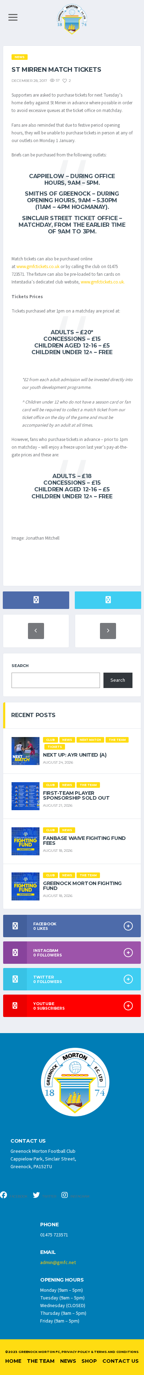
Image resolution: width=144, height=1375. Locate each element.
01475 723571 (54, 1235)
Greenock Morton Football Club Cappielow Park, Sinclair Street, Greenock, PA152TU (43, 1159)
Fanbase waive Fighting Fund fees (84, 840)
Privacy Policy (75, 1352)
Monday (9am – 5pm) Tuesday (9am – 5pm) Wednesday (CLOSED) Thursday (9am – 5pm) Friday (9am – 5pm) (63, 1306)
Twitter (49, 1196)
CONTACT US (28, 1141)
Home (13, 1361)
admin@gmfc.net (58, 1262)
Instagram (79, 1196)
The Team (41, 1361)
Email (48, 1252)
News (68, 1361)
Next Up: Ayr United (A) (74, 755)
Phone (49, 1225)
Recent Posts (33, 715)
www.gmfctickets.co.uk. (103, 282)
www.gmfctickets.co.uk (37, 267)
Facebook (18, 1196)
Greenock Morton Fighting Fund (82, 885)
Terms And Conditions (116, 1352)
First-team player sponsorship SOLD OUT (76, 795)
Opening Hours (62, 1280)
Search (20, 665)
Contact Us (120, 1361)
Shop (89, 1361)
